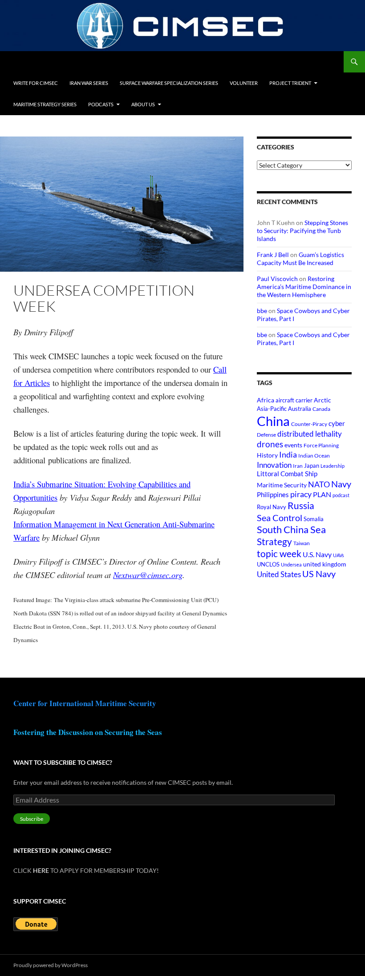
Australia (299, 408)
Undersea (291, 564)
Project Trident (290, 83)
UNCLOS (268, 564)
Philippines (273, 494)
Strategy (274, 541)
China (273, 421)
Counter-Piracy (309, 424)
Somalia (314, 518)
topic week (279, 553)
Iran (298, 465)
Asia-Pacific (272, 409)
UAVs (338, 555)
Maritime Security (282, 485)
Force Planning (321, 445)
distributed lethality (309, 434)
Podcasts (101, 104)
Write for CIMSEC (35, 83)
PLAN (322, 494)
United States (279, 574)
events (293, 445)
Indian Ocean (314, 455)
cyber (336, 423)
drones (270, 444)
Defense (266, 434)
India (288, 454)
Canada (321, 409)
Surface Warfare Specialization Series (169, 83)
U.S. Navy (317, 554)
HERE (41, 870)
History (267, 455)
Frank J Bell (273, 254)
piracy (301, 494)
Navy (341, 484)
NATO (319, 484)
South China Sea (291, 529)
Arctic (322, 400)
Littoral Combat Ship (287, 474)
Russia (301, 505)
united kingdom (324, 564)
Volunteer (244, 83)
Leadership (332, 466)
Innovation (274, 465)
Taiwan (301, 543)
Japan (311, 465)
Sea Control (279, 518)
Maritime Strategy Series (45, 104)
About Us (143, 104)
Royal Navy (271, 507)
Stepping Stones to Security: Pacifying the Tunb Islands (302, 230)
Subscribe (31, 818)
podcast (341, 495)
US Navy (319, 574)
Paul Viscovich (277, 278)
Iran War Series (88, 83)
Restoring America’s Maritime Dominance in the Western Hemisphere (304, 286)
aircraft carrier (294, 400)
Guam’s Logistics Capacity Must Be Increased (300, 258)
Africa (265, 400)
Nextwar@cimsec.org (147, 574)
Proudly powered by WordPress (50, 965)
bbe (262, 310)
